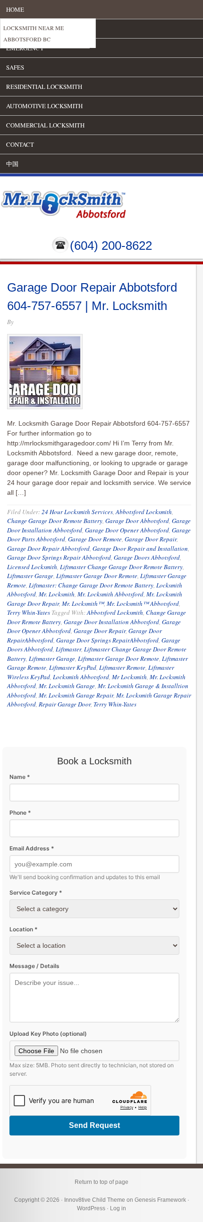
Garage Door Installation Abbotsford (111, 622)
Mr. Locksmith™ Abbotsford (143, 603)
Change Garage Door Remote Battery (54, 520)
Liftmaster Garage (30, 575)
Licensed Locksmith (32, 567)
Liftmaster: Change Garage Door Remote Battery (91, 585)
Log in (118, 1208)
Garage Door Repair (151, 539)
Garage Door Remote (95, 539)
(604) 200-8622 (111, 245)
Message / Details (34, 965)
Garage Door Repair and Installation (140, 548)
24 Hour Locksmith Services (77, 512)
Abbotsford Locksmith (144, 512)
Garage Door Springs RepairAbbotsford (107, 640)
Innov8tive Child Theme (94, 1200)
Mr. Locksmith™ (83, 603)
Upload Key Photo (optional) (48, 1033)
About (16, 28)
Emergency (25, 48)
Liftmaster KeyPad (72, 667)
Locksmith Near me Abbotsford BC (33, 33)
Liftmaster (68, 649)
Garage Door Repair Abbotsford (48, 548)
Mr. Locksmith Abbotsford (110, 594)
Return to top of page (101, 1182)
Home (15, 9)
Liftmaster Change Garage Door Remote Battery (121, 567)
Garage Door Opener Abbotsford (127, 530)
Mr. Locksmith (57, 594)
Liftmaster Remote (122, 667)
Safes (15, 67)
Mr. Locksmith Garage (67, 686)
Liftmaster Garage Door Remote (96, 575)
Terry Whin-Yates (28, 612)
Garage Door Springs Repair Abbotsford (59, 557)
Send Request (94, 1125)
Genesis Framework (160, 1200)
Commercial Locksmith (45, 125)
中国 (12, 163)
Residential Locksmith (44, 86)
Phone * (20, 812)
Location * (23, 929)
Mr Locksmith (129, 677)
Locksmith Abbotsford (81, 677)
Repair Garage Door (65, 704)
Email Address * (31, 848)
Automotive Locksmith (44, 106)
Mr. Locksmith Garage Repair (76, 695)
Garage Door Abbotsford (137, 520)
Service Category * (35, 892)
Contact (20, 144)
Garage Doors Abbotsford (147, 557)
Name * (19, 776)
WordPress (91, 1208)
